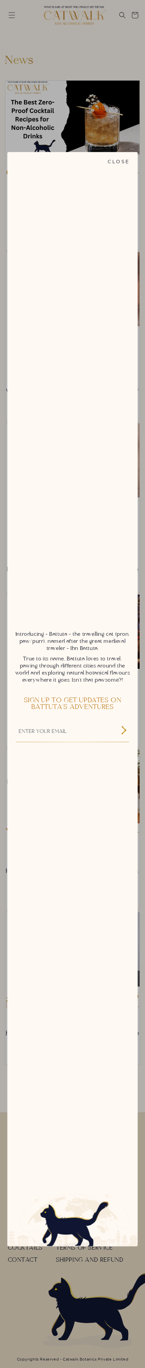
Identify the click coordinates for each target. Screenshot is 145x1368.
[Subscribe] (124, 731)
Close (118, 161)
